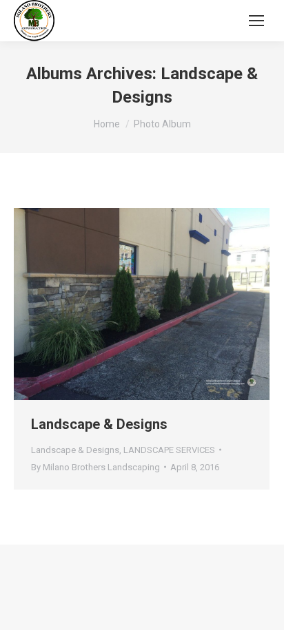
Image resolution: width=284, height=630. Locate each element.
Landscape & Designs (99, 424)
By (95, 467)
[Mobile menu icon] (256, 20)
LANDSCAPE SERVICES (169, 450)
